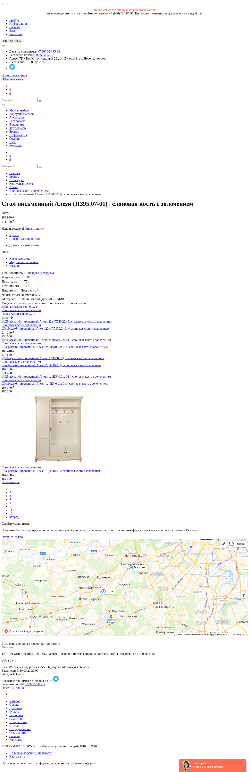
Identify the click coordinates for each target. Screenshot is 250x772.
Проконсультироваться (24, 238)
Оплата (14, 711)
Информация (18, 23)
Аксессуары (17, 117)
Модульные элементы (23, 262)
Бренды (14, 20)
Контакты (15, 34)
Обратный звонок (13, 79)
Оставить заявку (12, 536)
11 (10, 510)
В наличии (16, 124)
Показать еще (11, 482)
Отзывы (14, 27)
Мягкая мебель (19, 110)
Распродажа (17, 121)
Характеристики (20, 258)
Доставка (15, 708)
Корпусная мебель (21, 114)
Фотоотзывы (17, 128)
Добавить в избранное (24, 245)
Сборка (14, 704)
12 (10, 513)
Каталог (14, 701)
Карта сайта (17, 756)
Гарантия (15, 718)
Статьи (14, 725)
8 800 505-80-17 (42, 55)
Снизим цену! (34, 228)
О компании (17, 732)
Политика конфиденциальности (30, 753)
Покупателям (18, 722)
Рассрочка (16, 715)
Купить (14, 235)
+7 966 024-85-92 (49, 51)
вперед (14, 517)
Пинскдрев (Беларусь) (39, 273)
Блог (12, 30)
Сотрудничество (20, 729)
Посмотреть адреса (14, 75)
